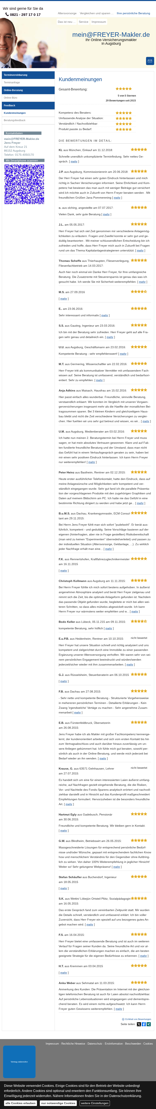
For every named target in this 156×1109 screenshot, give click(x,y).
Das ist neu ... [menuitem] (67, 21)
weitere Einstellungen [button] (94, 1103)
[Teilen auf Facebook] (144, 1024)
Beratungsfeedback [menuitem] (14, 120)
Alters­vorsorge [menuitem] (67, 13)
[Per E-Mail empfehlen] (150, 61)
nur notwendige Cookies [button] (58, 1103)
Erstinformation (114, 1043)
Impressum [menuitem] (99, 21)
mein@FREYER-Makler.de (111, 34)
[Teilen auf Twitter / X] (139, 1024)
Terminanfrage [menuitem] (12, 82)
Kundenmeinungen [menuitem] (15, 113)
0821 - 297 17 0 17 (25, 14)
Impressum (52, 1043)
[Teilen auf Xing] (149, 1024)
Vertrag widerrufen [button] (19, 1062)
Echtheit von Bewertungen (138, 1019)
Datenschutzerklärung (125, 1096)
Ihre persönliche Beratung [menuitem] (133, 13)
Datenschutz (95, 1043)
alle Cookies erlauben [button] (20, 1103)
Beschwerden (133, 1043)
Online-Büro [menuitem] (10, 97)
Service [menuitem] (83, 21)
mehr (74, 161)
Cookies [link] (148, 1043)
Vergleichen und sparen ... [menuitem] (97, 13)
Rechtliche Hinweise (73, 1043)
